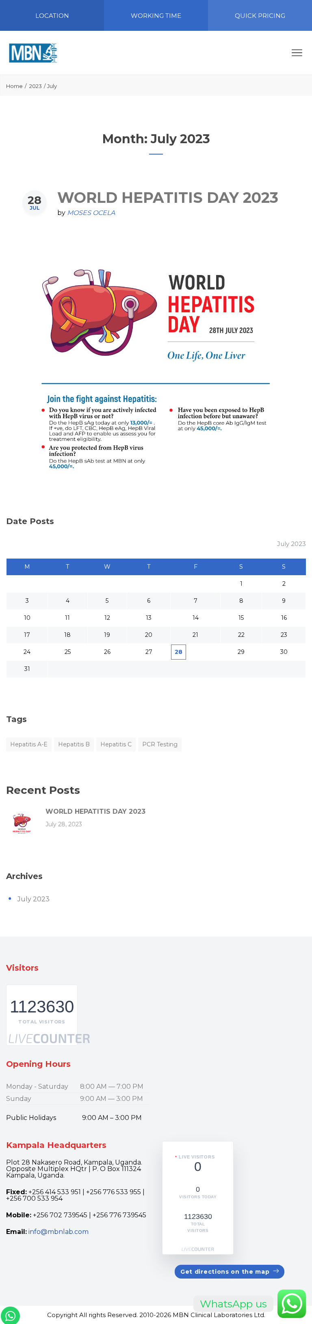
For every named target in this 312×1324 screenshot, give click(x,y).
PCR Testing (160, 744)
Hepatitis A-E (29, 744)
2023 (35, 86)
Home (14, 86)
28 (178, 652)
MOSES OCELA (91, 213)
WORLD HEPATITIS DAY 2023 (167, 197)
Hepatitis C (116, 744)
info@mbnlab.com (58, 1232)
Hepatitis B (74, 744)
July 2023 (33, 899)
